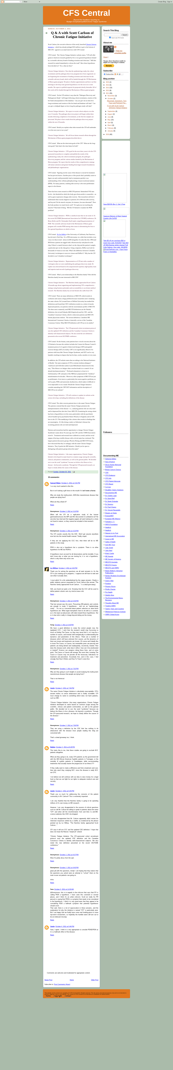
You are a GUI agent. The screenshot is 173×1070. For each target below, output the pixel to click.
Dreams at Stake (111, 513)
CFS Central (86, 12)
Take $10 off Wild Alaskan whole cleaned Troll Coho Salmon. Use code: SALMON (115, 245)
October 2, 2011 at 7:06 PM (69, 725)
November (111, 96)
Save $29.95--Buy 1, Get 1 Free (114, 204)
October (110, 98)
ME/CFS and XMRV (112, 568)
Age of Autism (110, 462)
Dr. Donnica (109, 504)
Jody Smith (109, 548)
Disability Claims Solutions (114, 490)
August (110, 114)
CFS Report (109, 484)
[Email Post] (73, 472)
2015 (108, 82)
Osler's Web (109, 581)
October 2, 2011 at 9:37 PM (69, 855)
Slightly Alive (109, 595)
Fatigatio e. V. (110, 522)
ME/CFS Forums (111, 565)
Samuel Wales (55, 483)
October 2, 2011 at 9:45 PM (69, 867)
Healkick (108, 527)
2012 (108, 90)
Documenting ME (111, 493)
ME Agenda (109, 556)
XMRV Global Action (112, 614)
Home (72, 980)
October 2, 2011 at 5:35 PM (69, 601)
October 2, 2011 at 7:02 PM (69, 669)
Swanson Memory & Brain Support (115, 216)
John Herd (108, 550)
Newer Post (48, 980)
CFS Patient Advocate (112, 481)
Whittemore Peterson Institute (115, 612)
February (111, 128)
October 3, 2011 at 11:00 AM (64, 889)
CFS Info (108, 478)
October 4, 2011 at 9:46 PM (64, 926)
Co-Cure (108, 487)
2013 (108, 88)
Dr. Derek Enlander (111, 501)
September (111, 111)
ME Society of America (113, 559)
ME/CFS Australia (111, 562)
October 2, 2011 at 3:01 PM (70, 483)
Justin (52, 688)
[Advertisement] (112, 290)
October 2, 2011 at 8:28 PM (65, 747)
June (109, 117)
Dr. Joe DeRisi (61, 234)
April (109, 122)
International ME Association (115, 536)
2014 (108, 85)
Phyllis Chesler (110, 589)
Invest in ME (109, 539)
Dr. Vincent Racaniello (112, 510)
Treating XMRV (110, 606)
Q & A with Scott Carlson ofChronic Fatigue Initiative (72, 35)
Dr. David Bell (110, 498)
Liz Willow (54, 568)
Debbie (52, 747)
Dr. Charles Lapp (111, 496)
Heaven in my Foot (111, 533)
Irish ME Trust (110, 545)
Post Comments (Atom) (62, 984)
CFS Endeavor (110, 475)
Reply (52, 505)
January (110, 131)
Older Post (94, 980)
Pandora (108, 583)
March (110, 125)
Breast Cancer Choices (113, 470)
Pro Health (108, 592)
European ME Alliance (112, 519)
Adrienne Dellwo (110, 459)
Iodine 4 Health (110, 542)
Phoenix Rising (110, 586)
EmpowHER (109, 516)
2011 (108, 93)
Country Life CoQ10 (110, 218)
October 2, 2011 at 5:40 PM (64, 625)
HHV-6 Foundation (111, 524)
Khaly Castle (109, 553)
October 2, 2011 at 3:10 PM (69, 511)
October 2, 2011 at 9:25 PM (64, 791)
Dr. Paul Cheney (110, 507)
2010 (108, 134)
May (109, 120)
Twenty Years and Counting (114, 609)
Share (105, 57)
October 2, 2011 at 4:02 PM (68, 568)
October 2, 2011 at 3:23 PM (69, 531)
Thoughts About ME (112, 603)
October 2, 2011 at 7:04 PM (64, 688)
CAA (106, 472)
